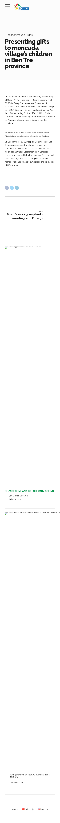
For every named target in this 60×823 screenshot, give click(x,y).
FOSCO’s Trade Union (20, 35)
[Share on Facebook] (7, 188)
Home (15, 809)
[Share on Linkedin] (17, 188)
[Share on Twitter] (12, 188)
